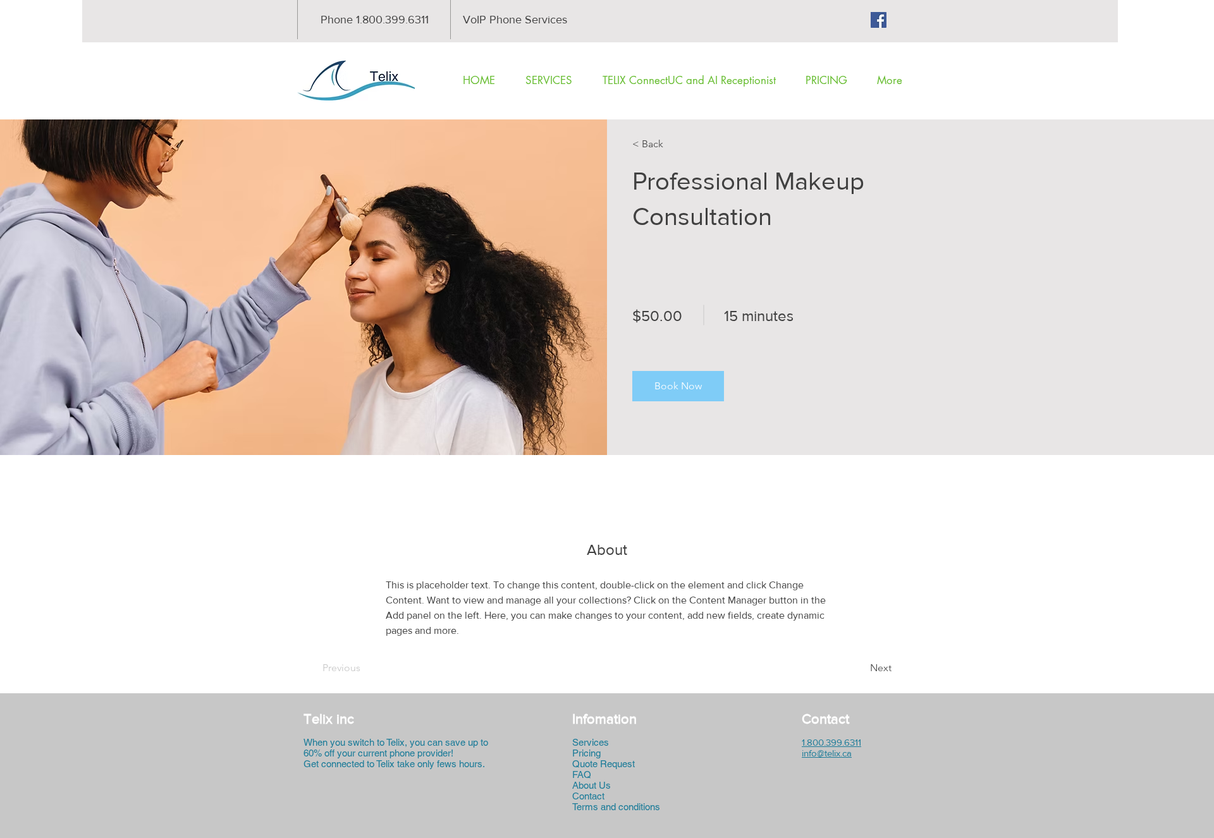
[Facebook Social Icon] (878, 20)
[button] (668, 144)
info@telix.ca (827, 753)
